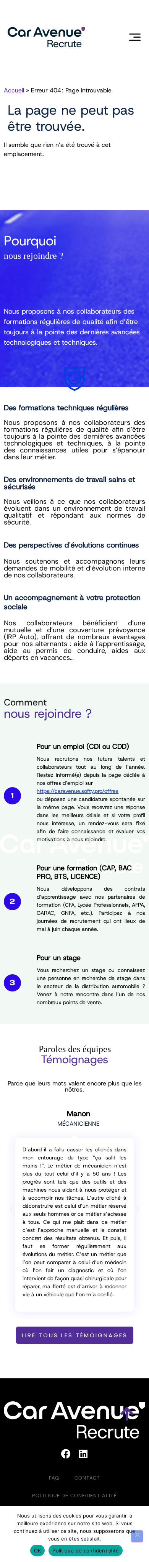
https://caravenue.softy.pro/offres (77, 791)
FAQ (54, 1478)
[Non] (137, 1536)
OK (37, 1550)
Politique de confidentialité (74, 1495)
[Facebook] (66, 1454)
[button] (11, 1209)
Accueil (14, 90)
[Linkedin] (83, 1454)
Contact (87, 1478)
